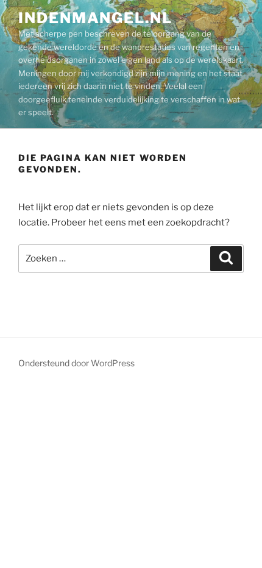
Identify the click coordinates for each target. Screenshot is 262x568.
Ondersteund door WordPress (76, 363)
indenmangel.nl (95, 18)
